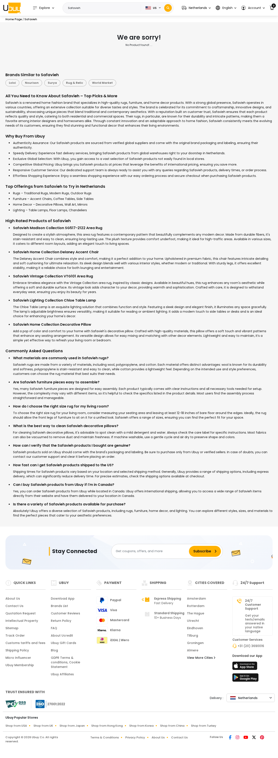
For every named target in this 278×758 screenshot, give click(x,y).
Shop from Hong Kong (107, 726)
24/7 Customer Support (253, 604)
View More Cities (200, 658)
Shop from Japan (72, 726)
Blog (54, 650)
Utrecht (193, 621)
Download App (62, 598)
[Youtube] (246, 738)
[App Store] (245, 667)
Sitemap (11, 628)
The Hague (195, 613)
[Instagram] (238, 738)
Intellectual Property (21, 621)
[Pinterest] (262, 738)
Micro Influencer (18, 658)
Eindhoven (195, 628)
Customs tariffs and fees (25, 643)
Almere (192, 650)
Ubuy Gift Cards (63, 643)
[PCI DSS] (15, 704)
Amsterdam (196, 598)
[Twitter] (254, 738)
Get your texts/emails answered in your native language (255, 623)
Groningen (195, 643)
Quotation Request (20, 613)
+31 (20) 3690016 (251, 646)
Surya (52, 83)
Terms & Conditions (104, 737)
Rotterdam (195, 606)
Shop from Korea (141, 726)
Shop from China (172, 726)
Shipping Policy (17, 650)
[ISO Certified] (48, 703)
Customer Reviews (65, 613)
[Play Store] (245, 678)
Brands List (59, 606)
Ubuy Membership (19, 665)
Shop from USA (16, 726)
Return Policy (61, 621)
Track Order (15, 635)
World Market (102, 83)
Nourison (32, 83)
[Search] (168, 8)
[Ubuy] (12, 7)
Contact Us (14, 606)
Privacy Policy (135, 737)
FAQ (54, 628)
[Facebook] (230, 738)
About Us (12, 598)
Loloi (12, 83)
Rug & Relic (74, 83)
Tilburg (192, 635)
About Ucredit (62, 635)
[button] (196, 8)
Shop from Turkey (203, 726)
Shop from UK (43, 726)
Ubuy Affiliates (62, 674)
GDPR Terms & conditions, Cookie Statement (65, 662)
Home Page (13, 19)
